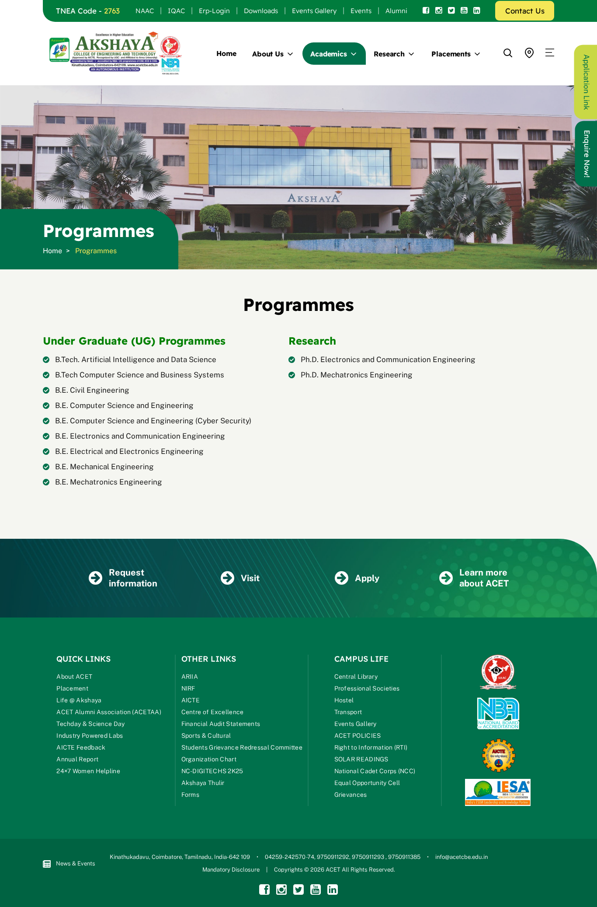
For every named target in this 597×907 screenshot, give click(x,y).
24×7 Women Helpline (88, 770)
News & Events (75, 863)
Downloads (261, 11)
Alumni (396, 11)
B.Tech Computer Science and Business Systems (139, 374)
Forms (190, 794)
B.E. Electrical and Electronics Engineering (129, 451)
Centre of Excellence (212, 711)
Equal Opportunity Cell (367, 782)
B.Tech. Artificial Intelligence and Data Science (135, 359)
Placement (72, 688)
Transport (348, 711)
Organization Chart (208, 759)
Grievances (350, 794)
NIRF (188, 688)
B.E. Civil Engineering (92, 390)
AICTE (190, 700)
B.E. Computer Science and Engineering (124, 405)
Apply (367, 578)
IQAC (176, 11)
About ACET (74, 676)
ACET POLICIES (357, 735)
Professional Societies (367, 688)
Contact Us (525, 10)
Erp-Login (214, 11)
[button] (549, 53)
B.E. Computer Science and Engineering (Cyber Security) (153, 420)
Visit (250, 578)
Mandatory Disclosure (231, 869)
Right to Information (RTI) (371, 747)
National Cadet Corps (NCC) (375, 770)
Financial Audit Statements (220, 723)
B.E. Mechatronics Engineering (108, 482)
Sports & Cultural (206, 735)
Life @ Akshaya (78, 700)
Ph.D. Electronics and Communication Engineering (388, 359)
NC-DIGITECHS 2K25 (212, 770)
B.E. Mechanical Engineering (104, 466)
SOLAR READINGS (361, 759)
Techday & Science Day (90, 723)
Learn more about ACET (484, 578)
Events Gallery (314, 11)
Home (226, 53)
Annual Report (77, 759)
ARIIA (189, 676)
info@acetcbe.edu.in (461, 857)
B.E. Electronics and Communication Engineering (140, 436)
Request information (133, 578)
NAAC (144, 11)
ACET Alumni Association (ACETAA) (108, 711)
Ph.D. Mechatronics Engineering (357, 374)
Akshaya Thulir (203, 782)
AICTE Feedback (80, 747)
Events (361, 11)
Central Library (356, 676)
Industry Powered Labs (89, 735)
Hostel (344, 700)
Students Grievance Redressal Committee (241, 747)
